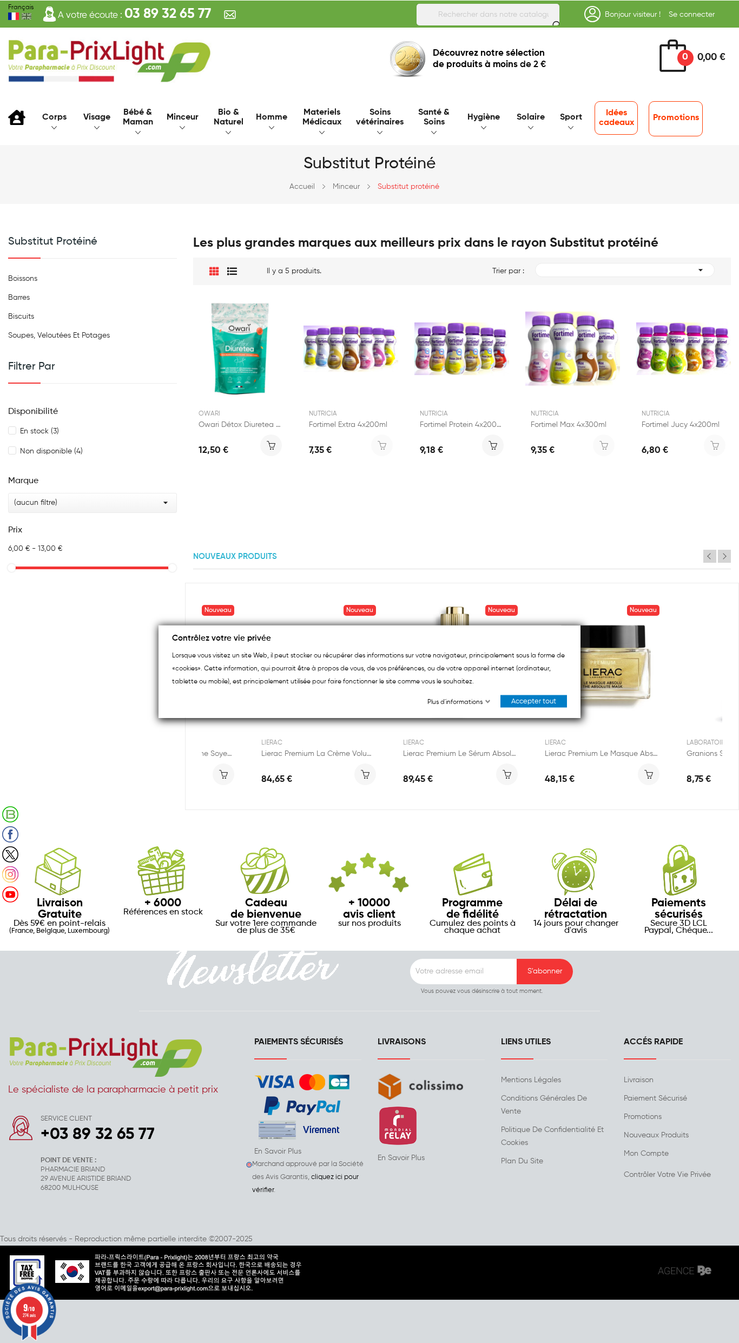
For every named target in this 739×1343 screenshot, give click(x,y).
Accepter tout (533, 701)
